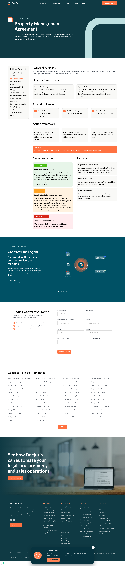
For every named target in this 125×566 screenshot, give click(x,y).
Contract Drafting (85, 525)
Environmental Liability (18, 104)
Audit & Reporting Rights (42, 399)
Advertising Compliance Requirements (19, 378)
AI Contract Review (85, 514)
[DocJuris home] (16, 503)
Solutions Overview (48, 507)
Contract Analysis (85, 520)
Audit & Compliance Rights (43, 396)
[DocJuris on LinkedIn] (11, 519)
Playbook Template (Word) (106, 528)
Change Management (69, 406)
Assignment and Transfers (43, 385)
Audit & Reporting (13, 399)
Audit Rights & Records (14, 403)
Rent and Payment (16, 78)
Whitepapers (102, 515)
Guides (101, 510)
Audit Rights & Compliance (98, 399)
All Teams (64, 523)
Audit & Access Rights (41, 392)
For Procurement (66, 510)
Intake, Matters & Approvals (51, 530)
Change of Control (13, 410)
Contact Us (64, 538)
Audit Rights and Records (70, 399)
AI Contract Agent (85, 536)
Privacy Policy (13, 557)
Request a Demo (66, 543)
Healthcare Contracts (67, 515)
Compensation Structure (98, 417)
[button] (43, 3)
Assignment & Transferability (16, 392)
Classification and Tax (97, 410)
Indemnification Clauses (18, 96)
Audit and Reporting (13, 396)
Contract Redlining (48, 512)
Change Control (40, 403)
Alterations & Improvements (71, 378)
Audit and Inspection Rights (71, 392)
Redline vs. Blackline (104, 531)
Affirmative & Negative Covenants (45, 378)
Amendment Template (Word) (105, 524)
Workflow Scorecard (105, 534)
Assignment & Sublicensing (98, 389)
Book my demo (53, 560)
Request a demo (15, 525)
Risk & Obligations (48, 518)
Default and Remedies (17, 93)
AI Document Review (86, 517)
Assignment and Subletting (43, 382)
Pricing (68, 3)
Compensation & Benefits (43, 417)
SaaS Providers (65, 518)
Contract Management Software (86, 508)
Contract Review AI (85, 511)
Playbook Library (104, 518)
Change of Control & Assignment (45, 410)
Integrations (46, 533)
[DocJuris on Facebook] (14, 519)
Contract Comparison (86, 523)
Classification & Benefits (14, 413)
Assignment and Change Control (17, 382)
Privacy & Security (80, 3)
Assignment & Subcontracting (16, 389)
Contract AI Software (86, 531)
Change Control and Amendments (73, 403)
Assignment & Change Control (99, 385)
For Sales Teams (65, 512)
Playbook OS (83, 534)
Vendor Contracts (66, 521)
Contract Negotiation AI (50, 515)
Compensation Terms (42, 420)
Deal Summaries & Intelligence (48, 526)
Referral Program (66, 541)
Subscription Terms (24, 557)
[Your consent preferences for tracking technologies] (3, 563)
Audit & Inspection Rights (70, 396)
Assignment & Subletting (42, 389)
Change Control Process (98, 403)
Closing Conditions (41, 413)
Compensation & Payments (71, 417)
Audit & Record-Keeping (98, 396)
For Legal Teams (66, 507)
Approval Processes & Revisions (100, 378)
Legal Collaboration (86, 528)
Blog (100, 507)
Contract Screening (48, 510)
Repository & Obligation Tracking (50, 522)
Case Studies (102, 512)
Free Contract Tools (104, 521)
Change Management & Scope (100, 406)
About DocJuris (65, 532)
